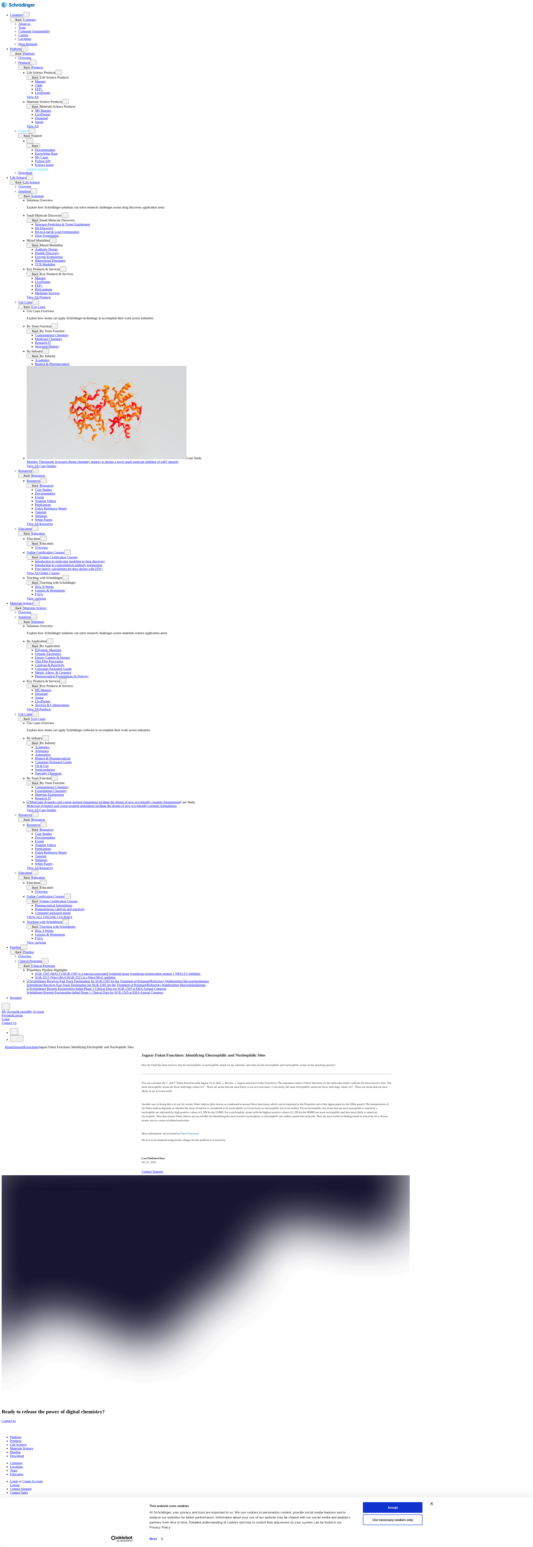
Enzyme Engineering (49, 257)
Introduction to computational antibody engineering (68, 565)
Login (14, 1481)
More (153, 1539)
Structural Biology (47, 346)
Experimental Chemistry (51, 791)
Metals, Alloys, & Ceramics (53, 672)
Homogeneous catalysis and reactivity (60, 909)
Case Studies (43, 490)
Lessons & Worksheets (50, 590)
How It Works (44, 587)
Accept (393, 1507)
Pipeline (15, 947)
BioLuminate (43, 289)
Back (18, 19)
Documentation (45, 150)
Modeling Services (47, 293)
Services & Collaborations (52, 705)
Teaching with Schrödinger (44, 922)
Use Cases (25, 302)
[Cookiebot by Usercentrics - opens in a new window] (122, 1539)
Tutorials (40, 512)
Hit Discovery (44, 228)
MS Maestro (43, 110)
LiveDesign (42, 93)
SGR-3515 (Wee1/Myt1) (75, 977)
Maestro (40, 81)
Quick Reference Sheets (51, 508)
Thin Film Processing (49, 661)
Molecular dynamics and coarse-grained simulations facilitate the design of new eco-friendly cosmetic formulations (102, 806)
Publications (43, 505)
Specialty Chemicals (48, 773)
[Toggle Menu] (16, 1038)
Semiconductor (45, 769)
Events (39, 497)
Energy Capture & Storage (52, 657)
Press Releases (27, 44)
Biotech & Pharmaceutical (52, 364)
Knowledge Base (46, 153)
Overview (24, 58)
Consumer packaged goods (53, 913)
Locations (24, 39)
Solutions (24, 191)
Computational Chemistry (52, 335)
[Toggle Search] (6, 1006)
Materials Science (21, 603)
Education (25, 528)
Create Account (32, 1481)
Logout (18, 1015)
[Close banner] (431, 1503)
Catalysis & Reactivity (49, 665)
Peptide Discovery (47, 253)
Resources (25, 471)
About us (24, 24)
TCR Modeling (45, 264)
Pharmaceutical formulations (53, 905)
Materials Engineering (49, 794)
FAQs (39, 594)
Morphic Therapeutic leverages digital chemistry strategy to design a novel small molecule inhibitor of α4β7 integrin (102, 462)
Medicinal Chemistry (48, 339)
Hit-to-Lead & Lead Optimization (57, 232)
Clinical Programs (30, 961)
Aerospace (42, 751)
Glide (38, 85)
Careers (23, 35)
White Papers (43, 519)
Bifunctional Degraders (50, 260)
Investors (16, 997)
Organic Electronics (48, 654)
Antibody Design (46, 249)
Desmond (41, 118)
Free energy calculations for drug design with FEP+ (69, 569)
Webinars (41, 516)
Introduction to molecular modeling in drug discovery (70, 561)
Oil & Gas (42, 766)
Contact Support (20, 1489)
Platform (15, 49)
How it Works (44, 931)
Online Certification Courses (45, 552)
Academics (42, 360)
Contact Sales (19, 1492)
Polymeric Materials (48, 650)
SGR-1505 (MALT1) (118, 974)
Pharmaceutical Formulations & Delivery (62, 676)
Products (24, 62)
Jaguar (39, 122)
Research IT (43, 342)
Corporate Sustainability (34, 31)
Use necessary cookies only (392, 1519)
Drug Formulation (47, 235)
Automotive (43, 754)
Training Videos (45, 501)
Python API (42, 161)
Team (22, 27)
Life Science (18, 177)
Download (25, 173)
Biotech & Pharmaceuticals (53, 758)
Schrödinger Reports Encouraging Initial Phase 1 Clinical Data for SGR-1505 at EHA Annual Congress (95, 992)
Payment (7, 1015)
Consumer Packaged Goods (53, 669)
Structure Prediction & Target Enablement (62, 224)
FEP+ (39, 89)
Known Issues (44, 165)
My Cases (41, 157)
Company (16, 15)
